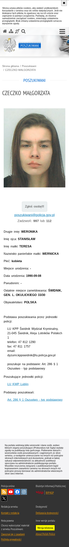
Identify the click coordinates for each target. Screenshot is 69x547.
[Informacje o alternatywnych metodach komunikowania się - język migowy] (17, 31)
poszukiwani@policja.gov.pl (34, 215)
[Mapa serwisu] (11, 31)
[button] (62, 31)
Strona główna (10, 66)
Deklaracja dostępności (47, 513)
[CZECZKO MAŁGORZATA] (34, 148)
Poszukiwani (29, 66)
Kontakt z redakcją (10, 513)
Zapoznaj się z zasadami (13, 534)
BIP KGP (50, 492)
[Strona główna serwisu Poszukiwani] (5, 31)
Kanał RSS (4, 492)
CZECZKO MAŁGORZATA (20, 69)
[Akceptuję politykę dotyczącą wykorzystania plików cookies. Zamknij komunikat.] (64, 3)
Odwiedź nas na (11, 492)
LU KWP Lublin (18, 384)
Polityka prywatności (11, 539)
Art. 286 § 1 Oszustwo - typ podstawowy (35, 399)
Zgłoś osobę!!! (34, 206)
